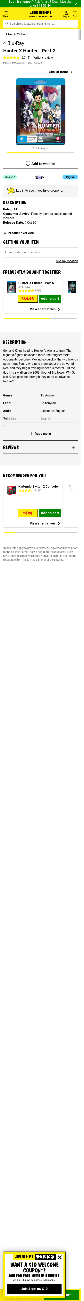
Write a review (43, 57)
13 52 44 (45, 5)
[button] (14, 14)
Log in (20, 190)
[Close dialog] (60, 1257)
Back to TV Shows (18, 34)
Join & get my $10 (34, 1289)
